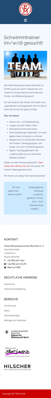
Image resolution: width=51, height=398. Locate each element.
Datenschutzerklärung (14, 289)
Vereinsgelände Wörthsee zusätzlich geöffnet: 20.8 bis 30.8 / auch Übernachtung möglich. (35, 198)
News (7, 310)
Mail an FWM (13, 267)
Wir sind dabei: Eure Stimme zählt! (14, 191)
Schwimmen (10, 306)
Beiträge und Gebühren (15, 320)
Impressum (9, 284)
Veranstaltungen (12, 315)
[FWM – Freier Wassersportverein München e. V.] (25, 9)
